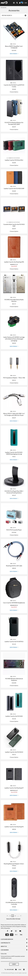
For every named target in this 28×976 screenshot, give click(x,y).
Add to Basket (13, 53)
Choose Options (14, 92)
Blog (16, 969)
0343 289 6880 (10, 969)
